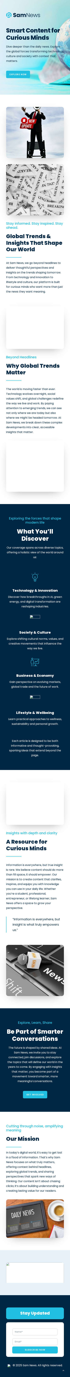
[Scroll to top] (63, 1370)
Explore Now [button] (18, 74)
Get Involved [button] (35, 1094)
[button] (35, 1276)
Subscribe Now (35, 1349)
